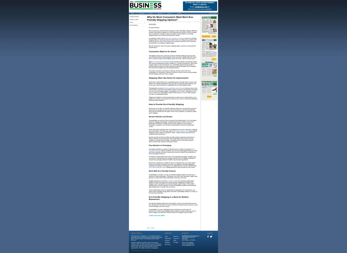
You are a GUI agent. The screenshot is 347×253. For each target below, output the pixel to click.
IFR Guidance (134, 25)
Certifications (134, 16)
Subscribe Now (206, 36)
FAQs (174, 240)
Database (167, 242)
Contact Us (179, 13)
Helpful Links (134, 19)
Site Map (175, 242)
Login (210, 13)
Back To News (151, 228)
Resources (158, 13)
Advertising (140, 13)
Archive (214, 36)
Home (132, 13)
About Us (168, 13)
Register (215, 13)
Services (150, 13)
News (131, 22)
